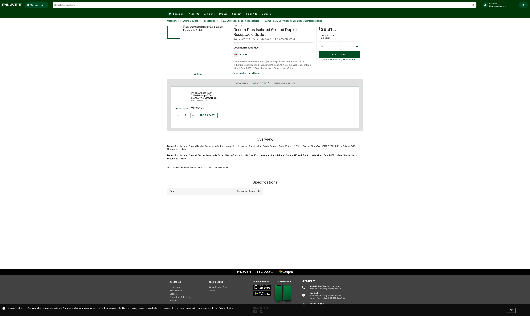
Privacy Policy (226, 308)
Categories (173, 21)
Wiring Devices (190, 21)
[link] (187, 287)
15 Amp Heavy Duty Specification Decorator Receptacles (293, 21)
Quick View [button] (183, 108)
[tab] (241, 83)
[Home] (12, 5)
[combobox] (264, 5)
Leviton (238, 25)
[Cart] (523, 5)
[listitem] (499, 5)
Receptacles (209, 21)
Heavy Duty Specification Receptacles (239, 21)
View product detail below (247, 73)
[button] (36, 5)
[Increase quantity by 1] (357, 46)
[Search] (473, 5)
